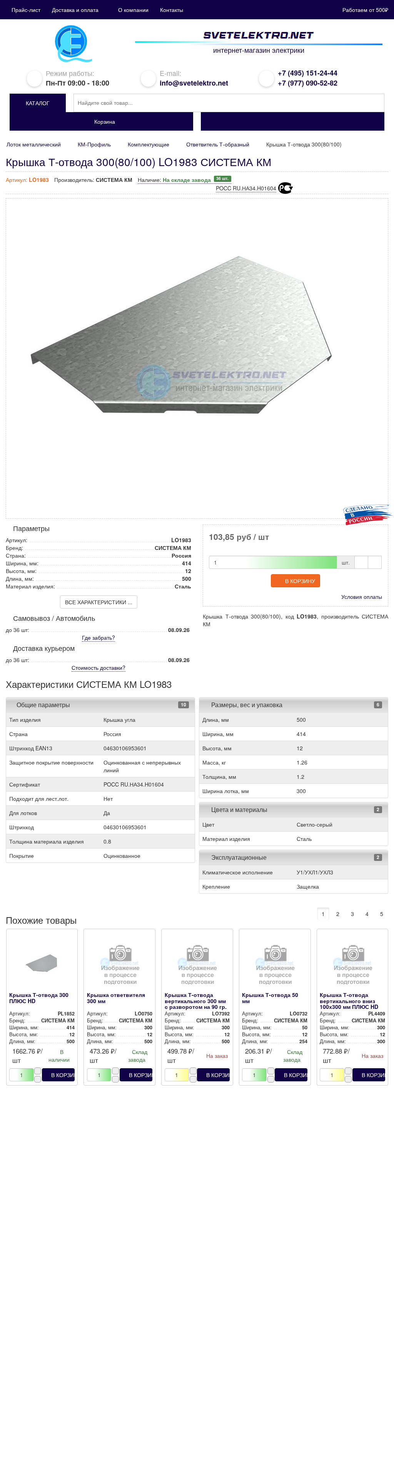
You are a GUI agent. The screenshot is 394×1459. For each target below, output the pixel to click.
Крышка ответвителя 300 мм (116, 997)
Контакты (171, 9)
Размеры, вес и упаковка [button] (246, 704)
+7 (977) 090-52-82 (307, 83)
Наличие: (183, 179)
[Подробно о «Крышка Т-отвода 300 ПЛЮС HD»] (42, 967)
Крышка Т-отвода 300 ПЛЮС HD (38, 997)
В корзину (300, 581)
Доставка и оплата (75, 9)
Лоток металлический (34, 144)
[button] (38, 103)
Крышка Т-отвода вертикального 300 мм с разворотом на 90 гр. (196, 1000)
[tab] (100, 705)
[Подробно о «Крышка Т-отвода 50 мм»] (274, 967)
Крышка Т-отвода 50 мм (270, 997)
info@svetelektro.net (194, 83)
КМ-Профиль (94, 144)
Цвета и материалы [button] (238, 809)
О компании (133, 9)
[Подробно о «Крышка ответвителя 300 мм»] (119, 967)
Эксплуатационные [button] (238, 857)
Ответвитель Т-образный (217, 144)
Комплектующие (148, 144)
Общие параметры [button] (43, 704)
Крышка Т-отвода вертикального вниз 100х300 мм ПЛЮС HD (349, 1000)
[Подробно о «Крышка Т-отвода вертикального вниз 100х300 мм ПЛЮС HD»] (352, 967)
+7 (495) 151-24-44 (307, 73)
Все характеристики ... (98, 602)
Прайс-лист (26, 9)
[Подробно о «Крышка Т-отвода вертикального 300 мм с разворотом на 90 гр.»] (197, 967)
